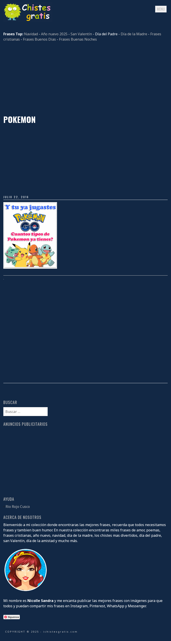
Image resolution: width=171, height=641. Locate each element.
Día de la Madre (134, 34)
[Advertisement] (85, 78)
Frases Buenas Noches (78, 39)
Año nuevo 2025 (54, 34)
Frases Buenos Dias (39, 39)
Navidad (31, 34)
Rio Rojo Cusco (18, 506)
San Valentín (81, 34)
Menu (161, 9)
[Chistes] (27, 20)
